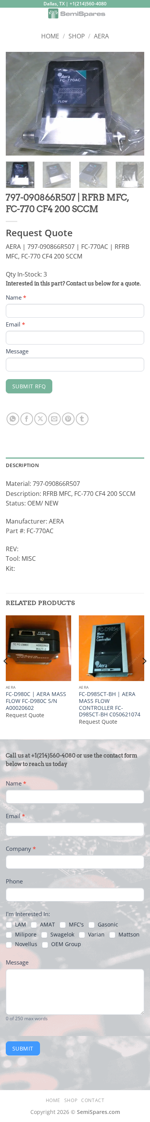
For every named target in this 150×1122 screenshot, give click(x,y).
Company (21, 848)
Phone (14, 881)
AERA (101, 36)
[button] (10, 17)
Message (17, 351)
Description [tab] (22, 465)
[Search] (141, 15)
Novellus (25, 944)
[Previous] (18, 103)
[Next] (132, 103)
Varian (96, 934)
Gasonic (107, 924)
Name (16, 297)
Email (15, 324)
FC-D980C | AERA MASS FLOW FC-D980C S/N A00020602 (36, 701)
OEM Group (65, 944)
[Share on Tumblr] (82, 419)
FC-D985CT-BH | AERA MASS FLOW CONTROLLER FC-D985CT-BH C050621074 (109, 704)
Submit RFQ (29, 386)
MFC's (75, 924)
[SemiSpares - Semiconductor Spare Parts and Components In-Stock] (76, 13)
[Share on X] (40, 419)
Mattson (128, 934)
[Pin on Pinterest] (68, 419)
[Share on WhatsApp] (13, 419)
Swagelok (61, 934)
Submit (22, 1048)
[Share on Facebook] (26, 419)
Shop (76, 36)
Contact (92, 1100)
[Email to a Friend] (54, 419)
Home (50, 36)
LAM (19, 924)
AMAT (46, 924)
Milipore (25, 934)
